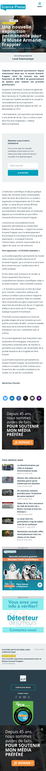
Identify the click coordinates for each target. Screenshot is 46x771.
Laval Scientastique (9, 48)
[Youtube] (24, 697)
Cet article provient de (23, 56)
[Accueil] (15, 8)
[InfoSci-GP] (23, 569)
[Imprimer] (39, 398)
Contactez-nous (23, 687)
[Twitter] (20, 697)
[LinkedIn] (12, 398)
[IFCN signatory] (23, 713)
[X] (25, 398)
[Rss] (29, 697)
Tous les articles (39, 649)
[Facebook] (18, 398)
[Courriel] (32, 398)
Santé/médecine (9, 23)
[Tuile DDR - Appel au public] (23, 615)
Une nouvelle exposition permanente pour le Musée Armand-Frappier (21, 660)
